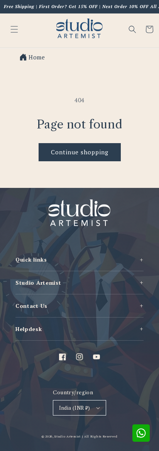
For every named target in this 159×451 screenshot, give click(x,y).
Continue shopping (79, 152)
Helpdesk (79, 328)
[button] (132, 29)
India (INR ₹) (74, 407)
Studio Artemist (79, 282)
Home (37, 57)
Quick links (79, 259)
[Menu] (14, 29)
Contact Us (79, 305)
